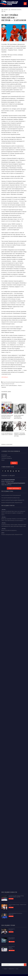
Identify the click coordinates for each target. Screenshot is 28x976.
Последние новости (9, 892)
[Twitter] (5, 471)
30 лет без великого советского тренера (7, 433)
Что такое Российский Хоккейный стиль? (10, 497)
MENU (25, 3)
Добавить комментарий (6, 444)
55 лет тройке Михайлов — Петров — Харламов (13, 17)
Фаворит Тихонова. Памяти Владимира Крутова (19, 434)
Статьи (17, 968)
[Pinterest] (10, 471)
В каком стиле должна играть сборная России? (11, 502)
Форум (3, 460)
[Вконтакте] (18, 471)
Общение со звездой (8, 475)
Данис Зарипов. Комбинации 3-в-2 (12, 938)
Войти (14, 463)
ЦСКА (13, 383)
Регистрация (4, 455)
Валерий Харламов (15, 382)
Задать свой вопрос (14, 488)
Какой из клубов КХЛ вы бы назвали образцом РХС (12, 500)
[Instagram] (8, 471)
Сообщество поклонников (10, 451)
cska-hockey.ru (4, 377)
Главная (5, 968)
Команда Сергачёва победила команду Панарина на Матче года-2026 (16, 896)
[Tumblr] (16, 471)
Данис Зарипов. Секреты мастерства (12, 947)
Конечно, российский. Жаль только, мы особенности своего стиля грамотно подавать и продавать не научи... (13, 513)
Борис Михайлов (7, 382)
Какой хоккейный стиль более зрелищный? (11, 495)
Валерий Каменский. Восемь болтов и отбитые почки (7, 417)
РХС (4, 11)
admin (9, 391)
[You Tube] (13, 471)
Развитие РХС (11, 968)
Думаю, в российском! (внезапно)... (9, 530)
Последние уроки (8, 925)
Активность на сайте (6, 456)
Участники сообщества (6, 458)
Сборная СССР (8, 383)
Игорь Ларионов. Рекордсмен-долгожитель (19, 417)
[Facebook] (2, 471)
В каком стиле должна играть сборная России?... (12, 534)
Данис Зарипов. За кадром (12, 929)
